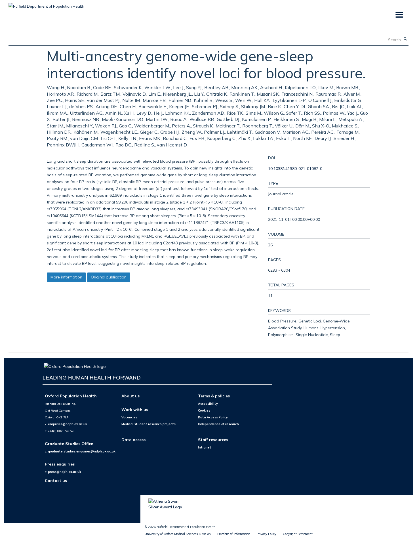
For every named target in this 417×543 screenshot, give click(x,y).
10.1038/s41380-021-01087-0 (295, 168)
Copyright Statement (298, 534)
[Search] (405, 39)
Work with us (134, 409)
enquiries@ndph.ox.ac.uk (67, 424)
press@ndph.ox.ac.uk (64, 472)
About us (130, 395)
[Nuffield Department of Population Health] (46, 4)
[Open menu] (398, 15)
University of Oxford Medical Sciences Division (178, 534)
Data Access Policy (213, 417)
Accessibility (208, 404)
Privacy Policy (266, 534)
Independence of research (218, 424)
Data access (133, 439)
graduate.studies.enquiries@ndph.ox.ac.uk (81, 451)
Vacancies (129, 417)
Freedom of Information (233, 534)
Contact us (56, 480)
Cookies (204, 410)
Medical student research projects (148, 424)
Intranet (204, 447)
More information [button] (66, 277)
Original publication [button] (109, 277)
